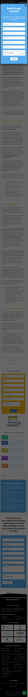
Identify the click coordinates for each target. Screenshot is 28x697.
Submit (14, 59)
